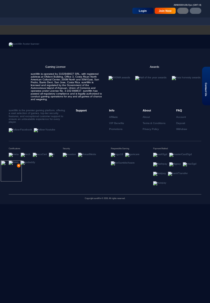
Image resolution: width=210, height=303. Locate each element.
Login (143, 10)
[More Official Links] (195, 11)
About (146, 117)
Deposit (180, 123)
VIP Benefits (116, 123)
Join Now (165, 10)
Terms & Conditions (154, 123)
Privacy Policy (151, 129)
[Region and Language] (182, 11)
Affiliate (113, 117)
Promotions (115, 129)
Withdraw (181, 129)
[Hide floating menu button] (18, 165)
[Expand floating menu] (11, 171)
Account (181, 117)
